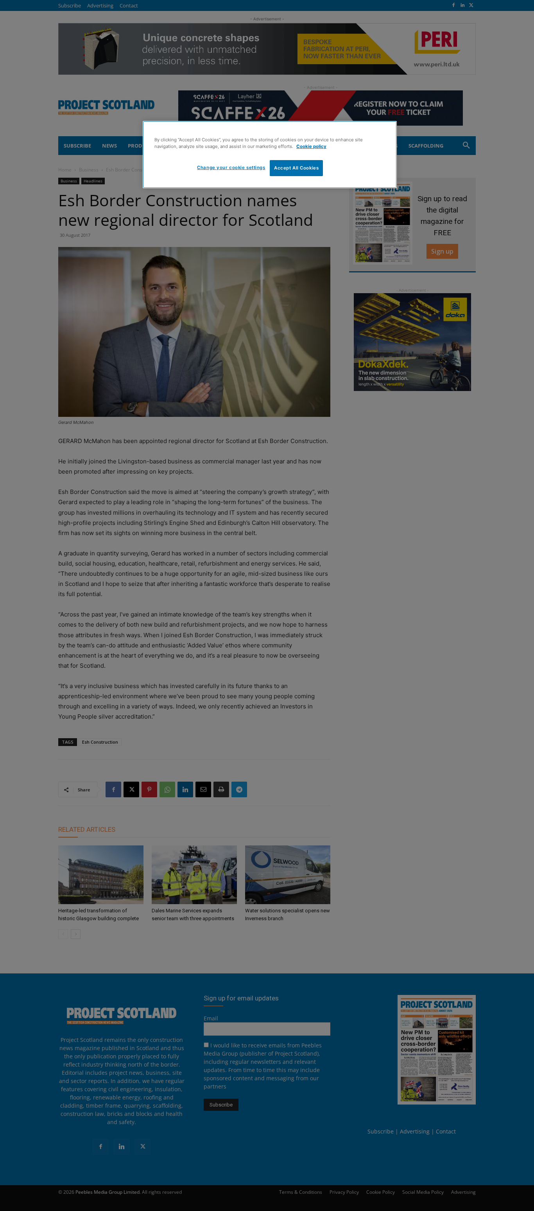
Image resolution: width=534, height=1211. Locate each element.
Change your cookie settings (231, 167)
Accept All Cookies (296, 168)
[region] (270, 154)
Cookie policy (311, 146)
